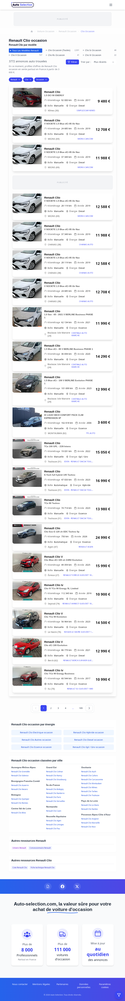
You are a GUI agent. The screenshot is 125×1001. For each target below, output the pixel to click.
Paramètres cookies (105, 986)
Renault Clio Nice (88, 827)
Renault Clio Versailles (55, 801)
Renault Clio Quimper (20, 799)
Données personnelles (83, 986)
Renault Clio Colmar (54, 771)
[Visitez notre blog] (48, 886)
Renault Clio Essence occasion (36, 747)
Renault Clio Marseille (90, 823)
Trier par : (86, 62)
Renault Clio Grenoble (20, 771)
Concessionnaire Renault (40, 848)
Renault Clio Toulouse (90, 795)
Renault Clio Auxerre (20, 785)
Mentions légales (41, 984)
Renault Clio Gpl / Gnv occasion (89, 747)
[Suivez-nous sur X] (77, 886)
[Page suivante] (89, 708)
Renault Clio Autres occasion (36, 739)
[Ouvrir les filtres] (119, 995)
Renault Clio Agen (53, 820)
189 (81, 708)
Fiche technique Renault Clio (42, 867)
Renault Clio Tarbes (89, 791)
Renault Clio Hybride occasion (88, 732)
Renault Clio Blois (18, 813)
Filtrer (74, 62)
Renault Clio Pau (53, 828)
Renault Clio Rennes (19, 803)
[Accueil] (31, 31)
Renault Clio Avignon (90, 819)
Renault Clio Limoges (55, 824)
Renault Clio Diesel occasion (88, 739)
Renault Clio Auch (88, 771)
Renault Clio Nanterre (55, 793)
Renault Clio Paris (53, 797)
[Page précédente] (35, 708)
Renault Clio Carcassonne (92, 779)
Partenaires (62, 984)
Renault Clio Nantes (89, 809)
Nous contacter (20, 984)
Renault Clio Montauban (91, 783)
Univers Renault (19, 848)
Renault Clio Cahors (89, 775)
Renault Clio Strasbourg (56, 779)
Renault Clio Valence (20, 775)
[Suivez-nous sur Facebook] (62, 886)
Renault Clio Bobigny (55, 789)
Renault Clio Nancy (54, 775)
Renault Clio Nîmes (89, 787)
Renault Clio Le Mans (90, 805)
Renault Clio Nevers (19, 789)
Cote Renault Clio (19, 867)
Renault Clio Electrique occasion (36, 732)
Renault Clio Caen (53, 811)
